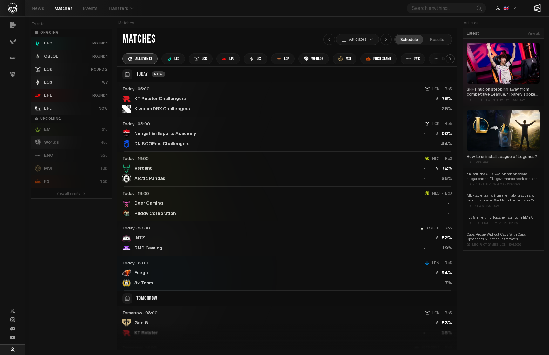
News (38, 8)
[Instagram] (12, 319)
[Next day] (386, 39)
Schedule (409, 39)
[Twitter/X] (12, 310)
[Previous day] (329, 39)
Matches (63, 8)
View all (534, 33)
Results (437, 39)
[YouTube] (12, 337)
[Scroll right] (450, 58)
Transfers (118, 8)
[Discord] (12, 328)
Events (90, 8)
